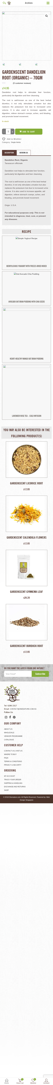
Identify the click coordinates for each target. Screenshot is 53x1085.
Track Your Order (12, 780)
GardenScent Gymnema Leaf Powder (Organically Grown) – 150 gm (26, 591)
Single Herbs (16, 142)
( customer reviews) (22, 83)
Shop (6, 790)
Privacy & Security (12, 765)
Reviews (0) (24, 152)
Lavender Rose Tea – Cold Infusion (26, 415)
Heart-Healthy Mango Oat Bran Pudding (26, 358)
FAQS (6, 758)
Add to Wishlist (13, 139)
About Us (8, 729)
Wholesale (9, 733)
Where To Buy (10, 754)
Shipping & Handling (13, 783)
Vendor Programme (13, 736)
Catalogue (9, 740)
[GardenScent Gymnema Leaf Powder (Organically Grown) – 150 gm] (26, 568)
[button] (46, 15)
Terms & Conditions (13, 761)
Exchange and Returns (15, 787)
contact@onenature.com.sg (23, 709)
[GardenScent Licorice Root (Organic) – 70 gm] (26, 459)
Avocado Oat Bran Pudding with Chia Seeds (26, 301)
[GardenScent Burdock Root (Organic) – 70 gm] (26, 622)
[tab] (9, 152)
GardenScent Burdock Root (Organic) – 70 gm (26, 645)
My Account (9, 776)
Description (9, 152)
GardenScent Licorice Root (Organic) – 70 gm (26, 483)
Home (6, 1083)
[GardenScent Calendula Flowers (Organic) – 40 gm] (26, 514)
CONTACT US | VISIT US (13, 751)
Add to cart (29, 131)
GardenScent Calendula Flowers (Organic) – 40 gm (26, 537)
